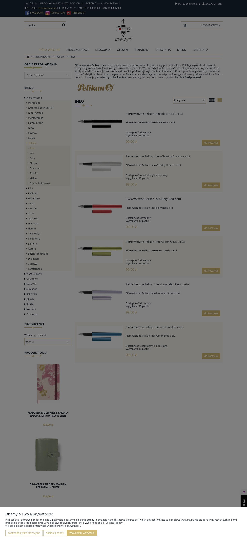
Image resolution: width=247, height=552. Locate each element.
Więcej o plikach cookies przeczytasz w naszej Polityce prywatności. (43, 525)
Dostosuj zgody (55, 532)
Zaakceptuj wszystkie (82, 532)
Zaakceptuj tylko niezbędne (24, 532)
